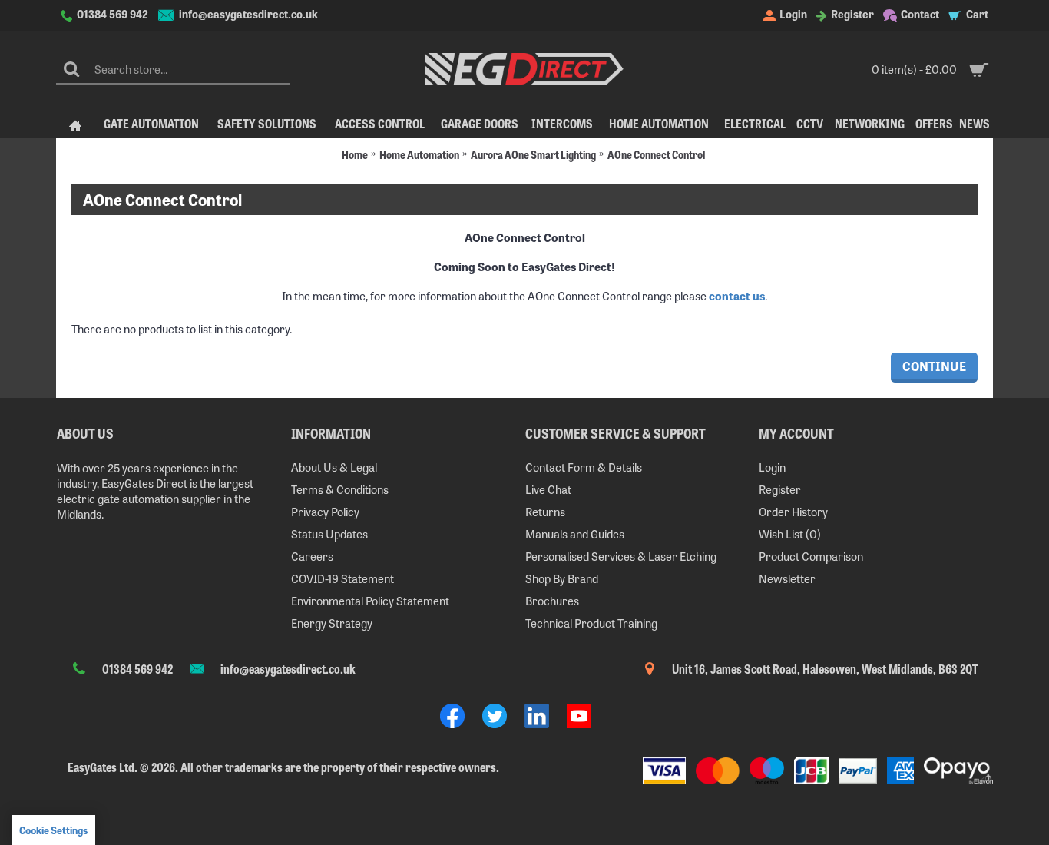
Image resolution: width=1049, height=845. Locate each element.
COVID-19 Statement (342, 578)
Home (355, 154)
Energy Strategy (331, 622)
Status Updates (329, 533)
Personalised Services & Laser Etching (620, 556)
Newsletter (787, 578)
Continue (934, 365)
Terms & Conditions (340, 489)
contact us (737, 295)
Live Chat (548, 489)
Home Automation (419, 154)
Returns (545, 511)
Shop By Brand (561, 578)
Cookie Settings (53, 830)
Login (772, 467)
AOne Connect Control (656, 154)
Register (780, 489)
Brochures (552, 600)
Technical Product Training (591, 622)
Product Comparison (811, 556)
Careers (312, 556)
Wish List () (790, 533)
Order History (793, 511)
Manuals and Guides (574, 533)
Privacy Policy (325, 511)
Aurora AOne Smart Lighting (533, 154)
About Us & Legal (334, 467)
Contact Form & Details (583, 467)
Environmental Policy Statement (370, 600)
